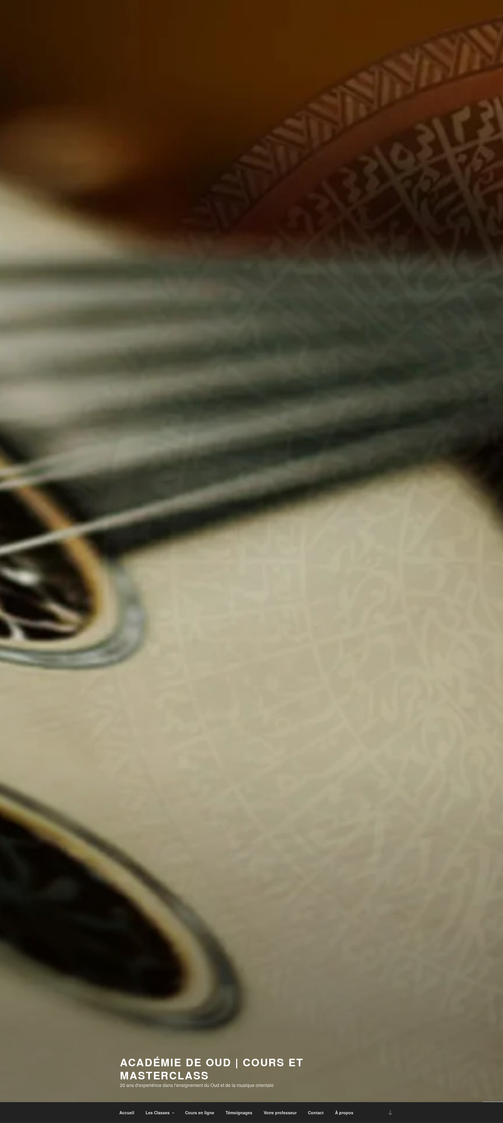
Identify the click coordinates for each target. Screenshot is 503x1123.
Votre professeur (280, 1112)
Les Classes (158, 1112)
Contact (316, 1112)
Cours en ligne (199, 1112)
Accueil (126, 1112)
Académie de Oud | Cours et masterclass (212, 1068)
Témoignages (239, 1112)
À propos (344, 1112)
